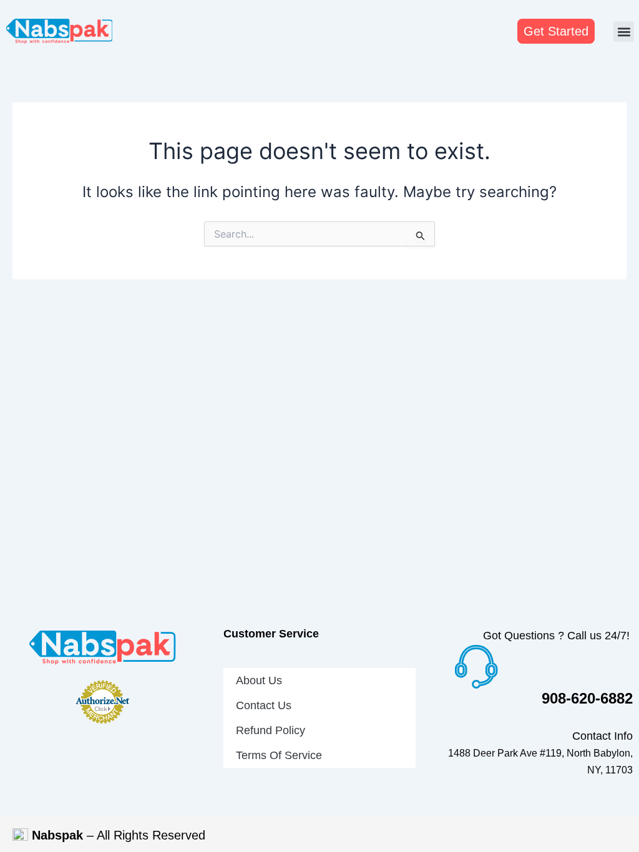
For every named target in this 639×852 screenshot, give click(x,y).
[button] (623, 31)
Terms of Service (279, 755)
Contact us (263, 705)
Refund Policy (270, 730)
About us (259, 680)
